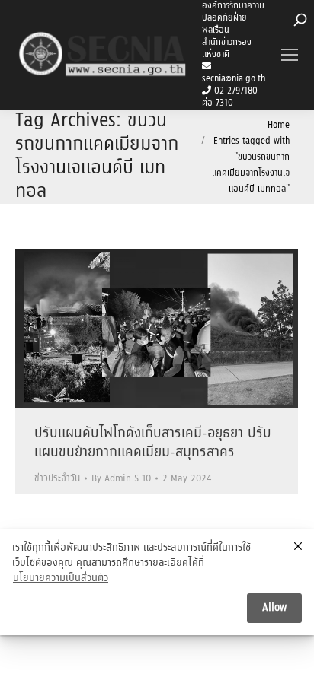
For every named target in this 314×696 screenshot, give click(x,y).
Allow (274, 607)
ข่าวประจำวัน (57, 479)
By (121, 479)
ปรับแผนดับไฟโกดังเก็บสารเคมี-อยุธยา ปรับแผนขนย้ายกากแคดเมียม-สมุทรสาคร (152, 443)
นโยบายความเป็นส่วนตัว (60, 578)
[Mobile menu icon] (289, 55)
